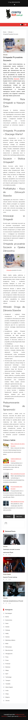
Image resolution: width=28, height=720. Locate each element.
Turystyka (7, 683)
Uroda (6, 690)
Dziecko (7, 626)
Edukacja (7, 630)
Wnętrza (7, 697)
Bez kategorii (8, 613)
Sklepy (7, 670)
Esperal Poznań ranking (10, 577)
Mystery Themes (22, 716)
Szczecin (16, 79)
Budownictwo (8, 620)
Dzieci (6, 623)
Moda (6, 643)
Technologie (8, 677)
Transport (7, 680)
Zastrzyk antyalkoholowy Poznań (13, 601)
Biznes (7, 616)
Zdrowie (5, 54)
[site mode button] (21, 24)
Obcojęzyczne (8, 653)
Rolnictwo (7, 667)
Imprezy (7, 636)
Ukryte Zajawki (7, 574)
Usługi (6, 693)
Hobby (7, 633)
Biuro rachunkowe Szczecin (18, 473)
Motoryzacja (8, 647)
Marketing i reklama (10, 640)
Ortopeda (9, 270)
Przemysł (7, 663)
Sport (6, 673)
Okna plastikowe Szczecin (17, 501)
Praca (6, 657)
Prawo (7, 660)
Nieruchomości (9, 650)
